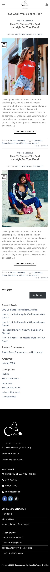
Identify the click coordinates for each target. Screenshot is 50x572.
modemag (29, 21)
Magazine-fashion (10, 378)
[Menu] (3, 4)
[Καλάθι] (47, 4)
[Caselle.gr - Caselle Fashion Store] (25, 4)
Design (4, 143)
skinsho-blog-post (11, 392)
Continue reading (25, 132)
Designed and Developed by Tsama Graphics (32, 565)
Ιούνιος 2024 (8, 363)
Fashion (20, 21)
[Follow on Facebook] (4, 498)
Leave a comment (41, 146)
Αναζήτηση (7, 290)
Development (13, 143)
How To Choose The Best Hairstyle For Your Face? (25, 26)
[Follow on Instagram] (10, 498)
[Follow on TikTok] (16, 498)
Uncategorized (9, 396)
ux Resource (34, 143)
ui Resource (23, 143)
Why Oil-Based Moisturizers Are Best (20, 309)
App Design (37, 141)
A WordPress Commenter (14, 352)
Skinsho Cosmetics (11, 387)
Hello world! (37, 352)
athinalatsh (38, 34)
